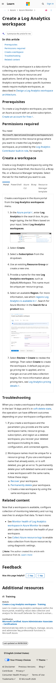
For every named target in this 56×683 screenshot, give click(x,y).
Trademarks (8, 679)
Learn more (26, 554)
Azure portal (23, 212)
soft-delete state (42, 408)
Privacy (19, 670)
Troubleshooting (12, 55)
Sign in (50, 3)
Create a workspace (14, 52)
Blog (41, 666)
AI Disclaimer (8, 666)
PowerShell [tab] (16, 184)
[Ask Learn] (46, 10)
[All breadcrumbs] (4, 10)
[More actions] (51, 10)
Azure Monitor (26, 10)
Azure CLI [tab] (26, 186)
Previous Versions (27, 666)
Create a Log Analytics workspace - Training (24, 604)
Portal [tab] (6, 184)
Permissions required (15, 48)
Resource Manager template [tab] (42, 188)
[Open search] (43, 3)
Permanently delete (21, 485)
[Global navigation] (3, 3)
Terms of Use (38, 674)
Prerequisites (11, 44)
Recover (15, 481)
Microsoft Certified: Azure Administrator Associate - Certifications (27, 622)
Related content (12, 59)
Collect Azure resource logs (27, 537)
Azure (13, 10)
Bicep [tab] (33, 184)
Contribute (7, 670)
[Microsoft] (28, 4)
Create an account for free (16, 116)
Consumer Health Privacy (14, 674)
